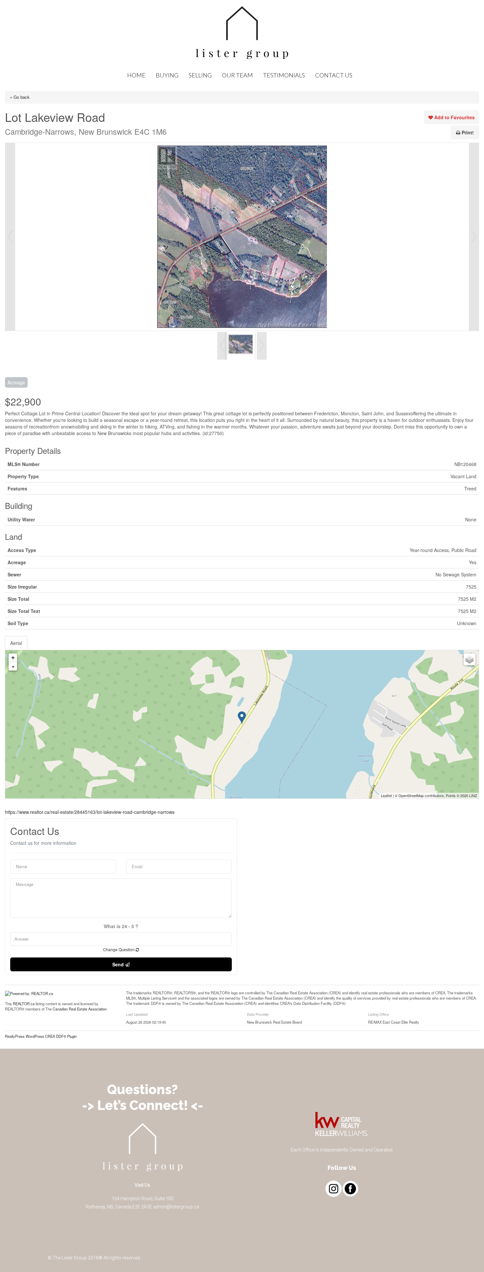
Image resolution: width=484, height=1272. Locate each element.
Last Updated (137, 1014)
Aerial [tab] (16, 643)
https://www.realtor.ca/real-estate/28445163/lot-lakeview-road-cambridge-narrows (90, 812)
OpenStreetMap (411, 795)
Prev (10, 237)
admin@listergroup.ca (176, 1206)
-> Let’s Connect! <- (142, 1105)
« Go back (20, 97)
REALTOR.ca (24, 1003)
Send (118, 964)
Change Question (119, 949)
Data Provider (258, 1014)
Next (474, 237)
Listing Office (378, 1014)
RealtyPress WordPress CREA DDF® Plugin (41, 1036)
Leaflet (386, 795)
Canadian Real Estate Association (80, 1008)
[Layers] (469, 659)
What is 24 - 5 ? (121, 926)
